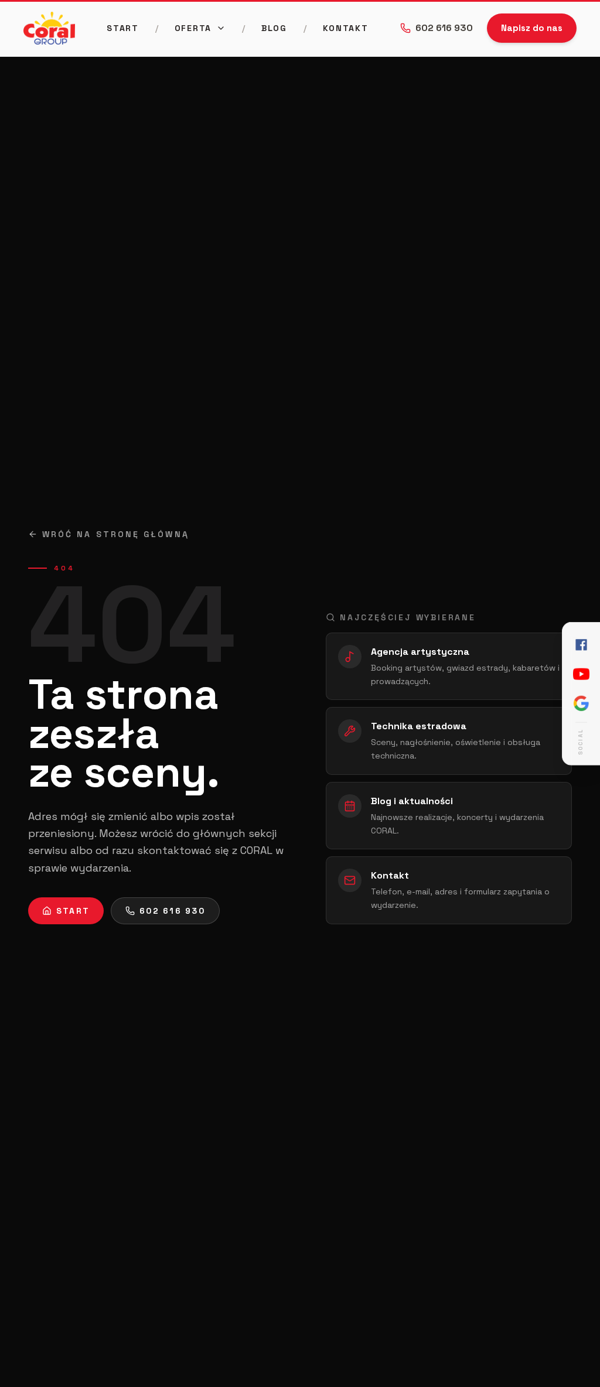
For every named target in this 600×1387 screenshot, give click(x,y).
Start (122, 28)
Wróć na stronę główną (115, 534)
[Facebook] (581, 645)
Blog (274, 28)
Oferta (193, 28)
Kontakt (346, 28)
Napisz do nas (531, 27)
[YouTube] (581, 674)
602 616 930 (444, 28)
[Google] (581, 703)
